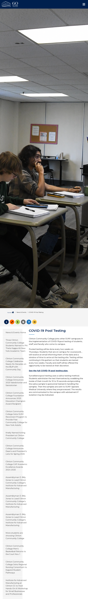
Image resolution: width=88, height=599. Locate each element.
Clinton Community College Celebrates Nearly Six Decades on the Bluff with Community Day (16, 364)
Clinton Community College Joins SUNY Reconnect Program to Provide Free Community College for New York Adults (16, 418)
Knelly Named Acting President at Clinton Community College (15, 435)
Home (9, 312)
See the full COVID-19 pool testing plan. (48, 371)
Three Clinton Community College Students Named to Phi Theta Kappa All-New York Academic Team (17, 345)
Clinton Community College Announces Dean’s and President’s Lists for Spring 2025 (16, 450)
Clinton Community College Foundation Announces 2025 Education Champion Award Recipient (15, 398)
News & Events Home (16, 332)
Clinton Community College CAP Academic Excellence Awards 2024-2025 (16, 465)
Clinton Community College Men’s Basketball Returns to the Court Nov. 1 (16, 550)
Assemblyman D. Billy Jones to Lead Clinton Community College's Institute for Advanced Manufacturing (16, 482)
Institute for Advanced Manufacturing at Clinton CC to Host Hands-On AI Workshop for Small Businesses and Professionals (17, 587)
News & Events (21, 312)
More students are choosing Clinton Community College (15, 536)
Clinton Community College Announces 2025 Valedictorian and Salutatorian (16, 381)
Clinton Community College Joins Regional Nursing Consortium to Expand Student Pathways (16, 567)
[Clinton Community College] (20, 4)
